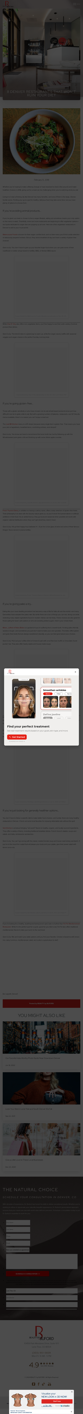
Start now (57, 1401)
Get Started (18, 737)
